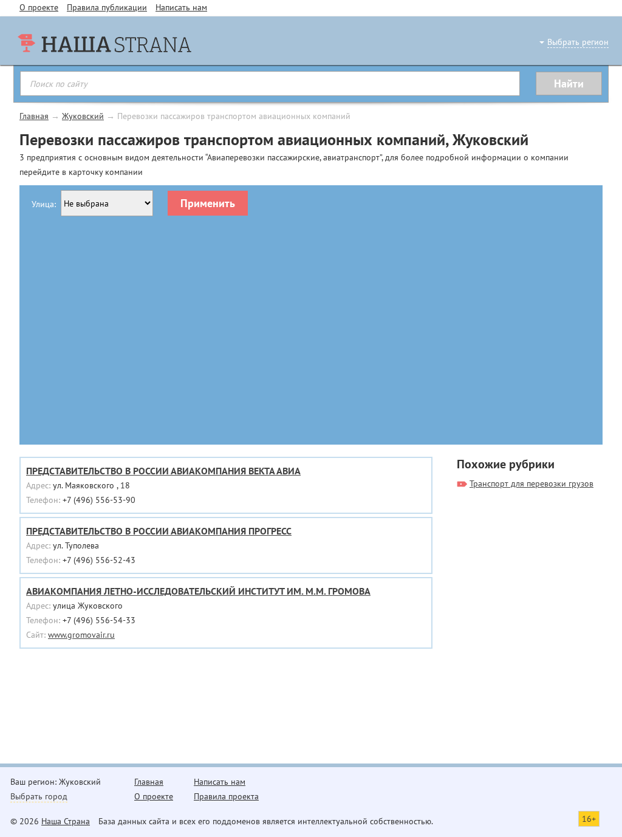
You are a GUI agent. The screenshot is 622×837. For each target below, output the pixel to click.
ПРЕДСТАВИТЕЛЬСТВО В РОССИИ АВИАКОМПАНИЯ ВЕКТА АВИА (163, 471)
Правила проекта (226, 796)
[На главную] (104, 66)
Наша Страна (65, 821)
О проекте (38, 7)
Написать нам (181, 7)
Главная (34, 116)
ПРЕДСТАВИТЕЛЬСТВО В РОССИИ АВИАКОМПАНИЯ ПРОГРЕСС (159, 531)
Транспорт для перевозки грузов (531, 483)
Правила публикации (107, 7)
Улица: (44, 204)
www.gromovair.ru (81, 634)
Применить (207, 203)
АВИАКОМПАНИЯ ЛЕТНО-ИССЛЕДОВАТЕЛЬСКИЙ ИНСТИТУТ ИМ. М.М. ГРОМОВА (198, 591)
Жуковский (83, 116)
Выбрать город (38, 796)
